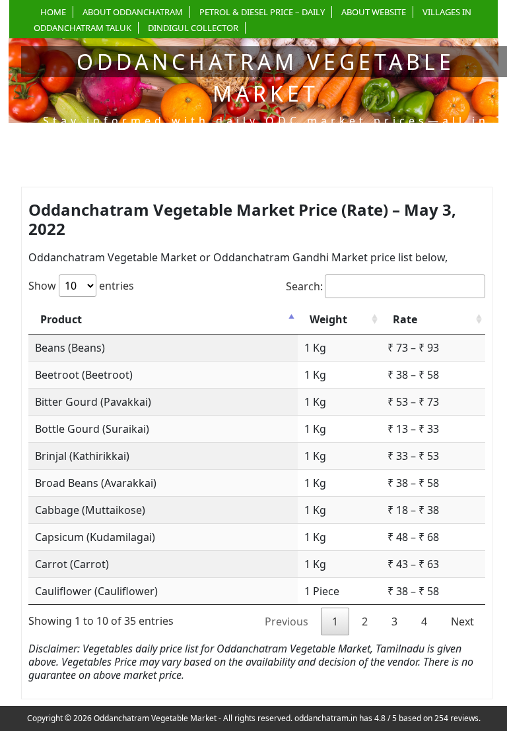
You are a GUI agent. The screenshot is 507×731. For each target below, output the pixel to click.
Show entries (81, 285)
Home (53, 12)
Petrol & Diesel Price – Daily (262, 12)
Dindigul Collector (193, 28)
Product (61, 319)
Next (462, 621)
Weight (328, 319)
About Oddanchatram (133, 12)
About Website (373, 12)
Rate (405, 319)
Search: (304, 286)
